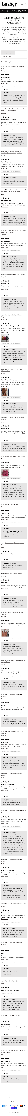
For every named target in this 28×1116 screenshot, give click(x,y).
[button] (2, 89)
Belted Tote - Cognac (11, 504)
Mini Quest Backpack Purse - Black (15, 903)
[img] (5, 74)
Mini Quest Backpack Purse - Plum (15, 810)
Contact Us (13, 1090)
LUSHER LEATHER (13, 1098)
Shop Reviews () (7, 56)
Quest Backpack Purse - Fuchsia (15, 456)
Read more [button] (4, 83)
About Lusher (13, 1094)
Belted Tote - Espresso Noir (13, 573)
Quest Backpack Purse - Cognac (15, 274)
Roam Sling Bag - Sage (12, 981)
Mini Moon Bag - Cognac (12, 1015)
